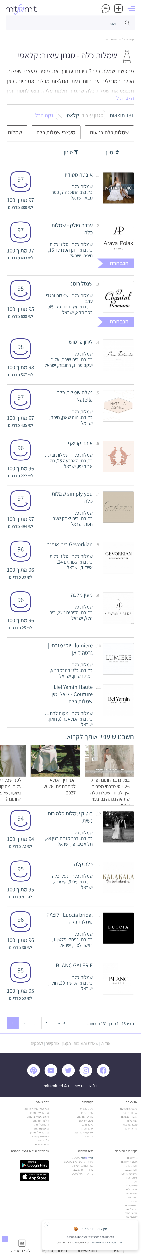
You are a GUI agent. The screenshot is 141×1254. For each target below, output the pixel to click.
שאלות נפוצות (130, 1124)
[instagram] (87, 1076)
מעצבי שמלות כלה (56, 132)
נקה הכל (44, 115)
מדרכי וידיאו (131, 1128)
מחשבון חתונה (41, 1128)
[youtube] (52, 1076)
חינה (135, 1181)
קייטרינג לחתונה (129, 1173)
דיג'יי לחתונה (131, 1209)
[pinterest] (35, 1076)
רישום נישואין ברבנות (38, 1116)
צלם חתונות (131, 1217)
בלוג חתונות (43, 1140)
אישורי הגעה (131, 1213)
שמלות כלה (111, 39)
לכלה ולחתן (87, 1113)
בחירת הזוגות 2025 (83, 1169)
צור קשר (52, 1043)
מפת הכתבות (42, 1144)
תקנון (66, 1043)
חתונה (134, 1201)
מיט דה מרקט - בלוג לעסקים (78, 1162)
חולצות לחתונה (41, 1120)
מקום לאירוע (86, 1109)
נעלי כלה (133, 1197)
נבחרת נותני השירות (82, 1165)
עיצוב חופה (132, 1177)
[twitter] (70, 1076)
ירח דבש (89, 1136)
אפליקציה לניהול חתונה (36, 1109)
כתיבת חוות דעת (129, 1109)
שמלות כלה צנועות (109, 132)
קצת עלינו (132, 1120)
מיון (110, 152)
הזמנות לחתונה (41, 1124)
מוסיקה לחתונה (85, 1116)
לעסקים (37, 1043)
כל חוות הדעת (130, 1113)
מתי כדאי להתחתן (39, 1113)
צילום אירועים (86, 1120)
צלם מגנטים (131, 1205)
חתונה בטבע (131, 1169)
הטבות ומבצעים (129, 1116)
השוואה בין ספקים (40, 1136)
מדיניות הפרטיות (66, 1242)
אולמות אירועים (129, 1162)
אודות (105, 1043)
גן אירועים (132, 1158)
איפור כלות (132, 1189)
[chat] (105, 8)
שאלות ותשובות (86, 1043)
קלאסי (83, 115)
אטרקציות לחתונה (83, 1132)
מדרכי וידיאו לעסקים (82, 1173)
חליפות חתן (132, 1193)
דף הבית (130, 39)
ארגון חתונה (87, 1128)
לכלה (121, 39)
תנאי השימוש (82, 1242)
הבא (61, 1023)
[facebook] (105, 1076)
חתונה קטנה (131, 1165)
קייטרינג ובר (87, 1124)
